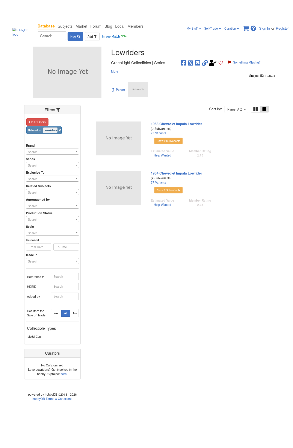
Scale (30, 226)
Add (91, 36)
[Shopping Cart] (246, 27)
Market (81, 26)
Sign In (264, 28)
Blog (108, 26)
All (65, 313)
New (73, 36)
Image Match (114, 36)
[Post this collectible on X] (190, 62)
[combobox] (52, 152)
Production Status (39, 213)
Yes (56, 313)
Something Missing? (247, 62)
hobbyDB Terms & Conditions (52, 398)
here (63, 374)
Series (30, 159)
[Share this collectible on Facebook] (183, 62)
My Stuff (192, 28)
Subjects (65, 26)
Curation (230, 28)
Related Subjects (38, 186)
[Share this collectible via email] (197, 62)
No (75, 313)
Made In (32, 255)
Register (282, 28)
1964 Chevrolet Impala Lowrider (176, 173)
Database (46, 26)
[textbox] (52, 152)
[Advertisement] (146, 10)
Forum (95, 26)
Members (135, 26)
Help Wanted (162, 155)
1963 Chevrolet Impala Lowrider (176, 123)
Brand (30, 145)
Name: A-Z (235, 109)
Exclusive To (35, 172)
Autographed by (38, 199)
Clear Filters (37, 122)
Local (119, 26)
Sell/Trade (211, 28)
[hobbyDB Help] (253, 27)
